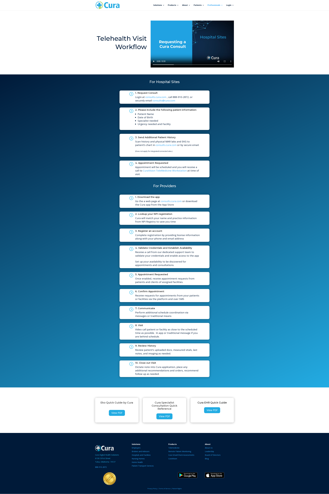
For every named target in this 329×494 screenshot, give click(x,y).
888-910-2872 (101, 467)
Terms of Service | (165, 489)
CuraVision (172, 458)
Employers (136, 448)
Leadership (209, 451)
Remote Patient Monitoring (179, 451)
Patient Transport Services (143, 466)
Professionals (214, 5)
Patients (198, 5)
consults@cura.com (164, 100)
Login (228, 5)
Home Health (137, 462)
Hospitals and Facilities (141, 455)
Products (172, 5)
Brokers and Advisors (140, 451)
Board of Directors (213, 455)
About (185, 5)
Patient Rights (177, 489)
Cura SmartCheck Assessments (181, 455)
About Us (209, 448)
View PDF (116, 413)
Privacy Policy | (153, 489)
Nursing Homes (138, 458)
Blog (207, 458)
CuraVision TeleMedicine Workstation (165, 170)
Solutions (157, 5)
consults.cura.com (155, 97)
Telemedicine (173, 448)
